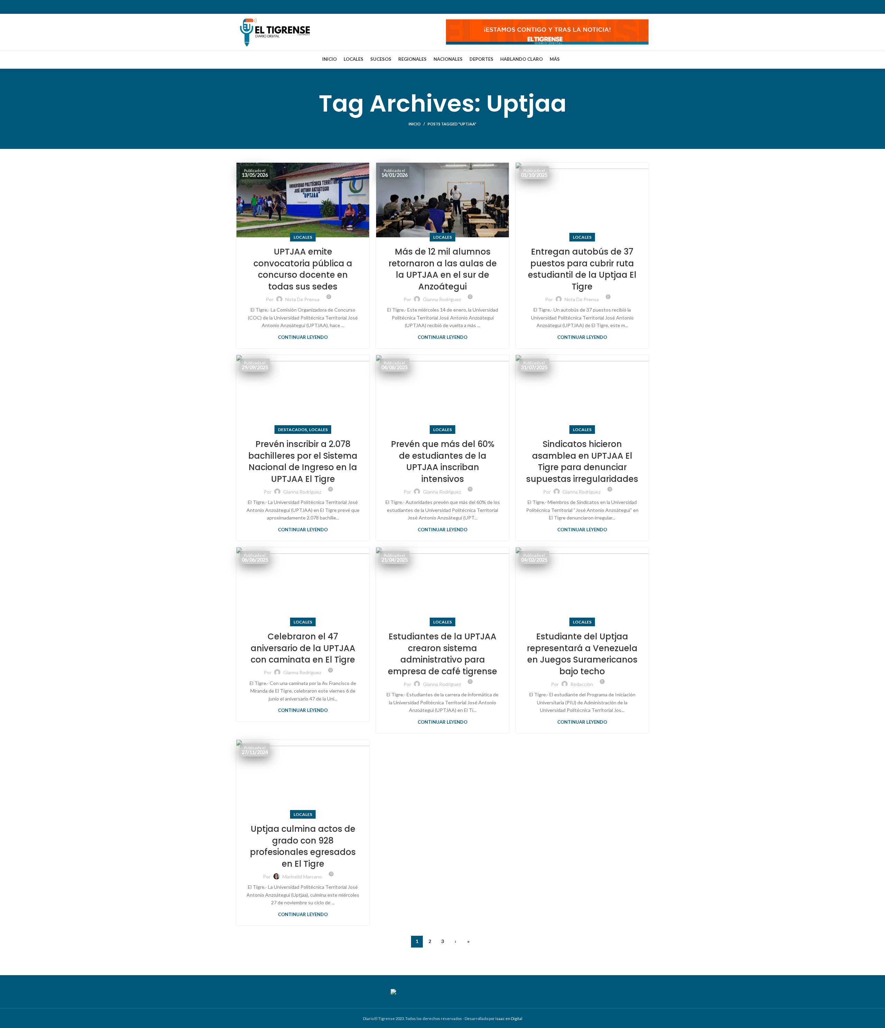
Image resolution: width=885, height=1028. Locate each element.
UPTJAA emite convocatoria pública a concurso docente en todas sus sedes (302, 269)
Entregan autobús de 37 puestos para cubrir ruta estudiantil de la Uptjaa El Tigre (582, 269)
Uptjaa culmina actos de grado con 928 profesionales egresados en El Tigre (303, 846)
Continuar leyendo (303, 337)
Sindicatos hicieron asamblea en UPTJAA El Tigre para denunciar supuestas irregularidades (582, 461)
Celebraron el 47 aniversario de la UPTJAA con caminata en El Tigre (303, 648)
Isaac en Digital (508, 1018)
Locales (303, 237)
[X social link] (249, 7)
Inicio (415, 124)
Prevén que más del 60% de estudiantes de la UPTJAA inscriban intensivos (442, 461)
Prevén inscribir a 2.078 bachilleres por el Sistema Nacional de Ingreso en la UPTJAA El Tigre (302, 461)
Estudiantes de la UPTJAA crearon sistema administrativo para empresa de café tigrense (442, 654)
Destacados (292, 429)
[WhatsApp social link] (276, 7)
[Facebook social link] (240, 7)
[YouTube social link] (267, 7)
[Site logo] (274, 31)
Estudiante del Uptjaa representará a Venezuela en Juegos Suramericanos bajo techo (582, 654)
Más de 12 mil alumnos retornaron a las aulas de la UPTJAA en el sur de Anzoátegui (443, 269)
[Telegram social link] (285, 7)
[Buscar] (648, 7)
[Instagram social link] (258, 7)
